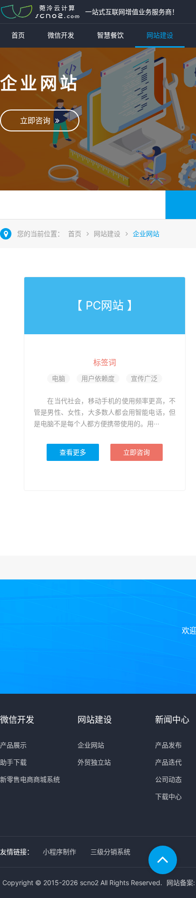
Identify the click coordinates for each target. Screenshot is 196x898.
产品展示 (13, 745)
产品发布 (168, 745)
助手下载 (13, 762)
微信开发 (61, 35)
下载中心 (168, 796)
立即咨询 (37, 120)
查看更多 (72, 452)
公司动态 (168, 779)
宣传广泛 (144, 378)
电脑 (58, 378)
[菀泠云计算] (40, 11)
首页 (18, 35)
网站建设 (160, 35)
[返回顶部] (162, 860)
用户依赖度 (98, 378)
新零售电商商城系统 (30, 779)
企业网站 (146, 233)
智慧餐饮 (110, 35)
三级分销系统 (110, 852)
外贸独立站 (94, 762)
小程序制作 (59, 852)
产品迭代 (168, 762)
